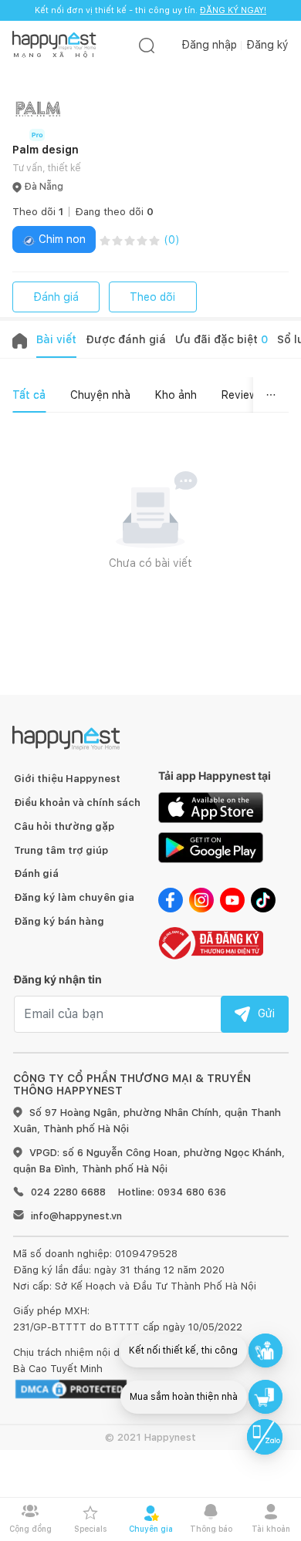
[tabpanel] (150, 540)
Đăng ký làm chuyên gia (74, 897)
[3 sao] (129, 239)
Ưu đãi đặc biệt (221, 339)
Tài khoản (271, 1528)
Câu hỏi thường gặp (64, 826)
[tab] (29, 394)
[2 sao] (117, 239)
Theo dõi (152, 297)
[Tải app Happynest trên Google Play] (210, 847)
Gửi (266, 1013)
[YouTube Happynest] (232, 899)
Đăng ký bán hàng (59, 921)
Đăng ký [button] (267, 45)
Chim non (61, 239)
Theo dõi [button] (37, 212)
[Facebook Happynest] (170, 899)
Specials (90, 1528)
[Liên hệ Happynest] (264, 1437)
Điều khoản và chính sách (77, 802)
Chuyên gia (151, 1528)
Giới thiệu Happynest (67, 778)
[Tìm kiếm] (146, 45)
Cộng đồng (30, 1528)
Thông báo (211, 1528)
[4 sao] (142, 239)
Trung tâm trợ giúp (61, 850)
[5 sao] (154, 239)
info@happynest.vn (76, 1216)
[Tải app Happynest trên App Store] (210, 807)
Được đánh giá (126, 339)
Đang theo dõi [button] (114, 212)
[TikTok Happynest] (263, 899)
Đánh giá (56, 297)
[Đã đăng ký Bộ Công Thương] (210, 942)
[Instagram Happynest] (201, 899)
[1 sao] (105, 239)
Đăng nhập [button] (209, 45)
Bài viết (56, 339)
